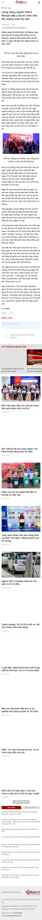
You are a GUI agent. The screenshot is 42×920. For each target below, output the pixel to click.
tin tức (11, 313)
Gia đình (5, 797)
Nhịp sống (6, 412)
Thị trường (6, 588)
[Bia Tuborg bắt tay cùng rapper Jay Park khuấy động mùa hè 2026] (21, 432)
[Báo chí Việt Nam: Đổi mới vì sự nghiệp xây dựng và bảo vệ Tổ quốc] (21, 692)
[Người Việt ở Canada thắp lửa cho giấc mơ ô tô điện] (21, 565)
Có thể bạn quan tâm (14, 347)
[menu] (3, 2)
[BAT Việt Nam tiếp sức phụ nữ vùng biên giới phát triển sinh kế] (21, 389)
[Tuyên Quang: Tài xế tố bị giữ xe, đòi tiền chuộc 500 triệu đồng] (21, 608)
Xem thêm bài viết (21, 802)
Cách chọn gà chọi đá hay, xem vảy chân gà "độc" (20, 837)
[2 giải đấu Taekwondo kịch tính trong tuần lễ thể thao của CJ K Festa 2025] (21, 651)
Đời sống (7, 8)
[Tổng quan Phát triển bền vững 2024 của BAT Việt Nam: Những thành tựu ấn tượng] (21, 519)
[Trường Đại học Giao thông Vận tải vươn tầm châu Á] (13, 357)
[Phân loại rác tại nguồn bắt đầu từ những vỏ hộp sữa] (21, 475)
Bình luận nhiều (31, 807)
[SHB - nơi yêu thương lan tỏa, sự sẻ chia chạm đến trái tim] (21, 733)
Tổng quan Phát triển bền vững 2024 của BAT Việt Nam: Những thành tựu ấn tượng (20, 538)
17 (20, 814)
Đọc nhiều (11, 807)
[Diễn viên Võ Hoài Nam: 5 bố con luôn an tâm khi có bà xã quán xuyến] (21, 774)
